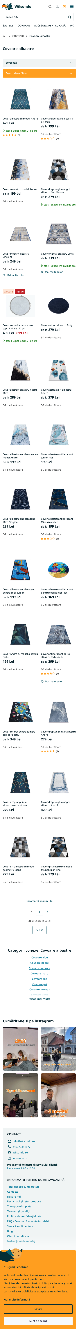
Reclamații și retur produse (24, 1201)
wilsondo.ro (20, 1158)
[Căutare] (50, 6)
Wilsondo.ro (20, 1152)
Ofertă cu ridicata (18, 1236)
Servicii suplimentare (20, 1226)
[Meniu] (71, 6)
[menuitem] (8, 25)
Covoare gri (39, 984)
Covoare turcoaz (39, 989)
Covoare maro (39, 973)
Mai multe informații (17, 1299)
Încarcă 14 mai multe (39, 901)
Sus (41, 930)
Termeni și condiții (18, 1211)
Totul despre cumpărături (23, 1186)
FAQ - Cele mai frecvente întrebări (28, 1221)
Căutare (69, 17)
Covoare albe (39, 957)
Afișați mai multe (39, 999)
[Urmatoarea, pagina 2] (39, 912)
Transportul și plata (19, 1206)
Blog (10, 1231)
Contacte (12, 1191)
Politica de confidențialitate (24, 1216)
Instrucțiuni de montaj (21, 1241)
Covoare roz (39, 978)
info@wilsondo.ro (24, 1141)
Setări (38, 1309)
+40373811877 (21, 1146)
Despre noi (14, 1196)
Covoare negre (39, 962)
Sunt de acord (38, 1321)
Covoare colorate (39, 968)
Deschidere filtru (16, 73)
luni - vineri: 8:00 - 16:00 (32, 1166)
